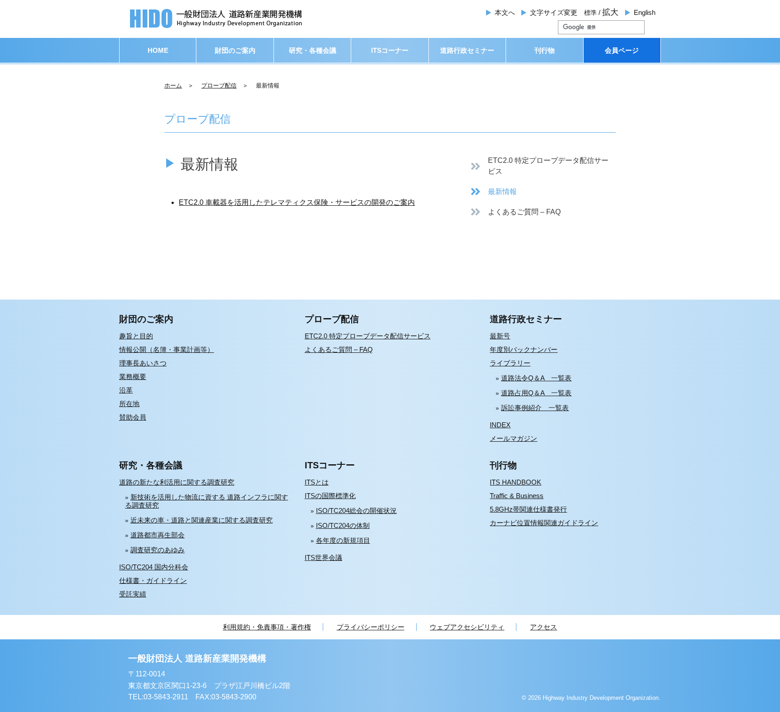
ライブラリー (510, 363)
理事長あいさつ (143, 363)
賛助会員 (132, 417)
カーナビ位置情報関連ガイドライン (544, 523)
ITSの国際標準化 (330, 495)
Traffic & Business (516, 495)
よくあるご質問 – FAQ (339, 349)
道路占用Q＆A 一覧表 (536, 393)
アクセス (543, 627)
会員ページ (622, 50)
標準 (590, 12)
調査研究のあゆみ (157, 550)
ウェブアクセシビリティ (467, 627)
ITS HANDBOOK (515, 482)
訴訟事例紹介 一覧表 (535, 407)
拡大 (610, 12)
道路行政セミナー (467, 50)
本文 (505, 12)
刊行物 (544, 50)
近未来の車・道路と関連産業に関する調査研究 (201, 520)
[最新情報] (493, 191)
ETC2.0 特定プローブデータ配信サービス (368, 336)
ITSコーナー (390, 50)
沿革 (126, 390)
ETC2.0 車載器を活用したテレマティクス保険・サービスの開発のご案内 (297, 202)
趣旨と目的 (136, 336)
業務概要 (132, 376)
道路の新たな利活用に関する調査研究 (176, 482)
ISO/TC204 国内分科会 (153, 567)
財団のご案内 (235, 50)
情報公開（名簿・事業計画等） (166, 349)
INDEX (500, 425)
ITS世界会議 (323, 557)
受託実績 (132, 594)
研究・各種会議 (312, 50)
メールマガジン (513, 438)
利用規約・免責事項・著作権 (267, 627)
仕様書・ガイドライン (153, 580)
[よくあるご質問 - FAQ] (515, 211)
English (644, 12)
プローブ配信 (219, 85)
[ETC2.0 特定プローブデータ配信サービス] (543, 166)
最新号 (500, 336)
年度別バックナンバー (523, 349)
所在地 (129, 403)
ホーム (173, 85)
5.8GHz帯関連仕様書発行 (528, 509)
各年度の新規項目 (343, 540)
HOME (158, 50)
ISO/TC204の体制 (343, 525)
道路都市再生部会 (157, 535)
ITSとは (317, 482)
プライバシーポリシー (370, 627)
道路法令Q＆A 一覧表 (536, 378)
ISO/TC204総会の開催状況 (356, 510)
